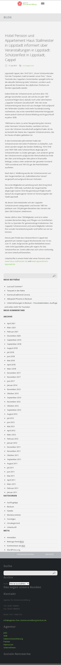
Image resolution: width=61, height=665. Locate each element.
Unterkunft (11, 527)
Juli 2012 (10, 418)
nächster (49, 554)
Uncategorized (28, 65)
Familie (10, 510)
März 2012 (11, 434)
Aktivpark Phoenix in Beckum (19, 299)
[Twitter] (27, 10)
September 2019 (14, 340)
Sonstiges (11, 519)
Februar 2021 (12, 331)
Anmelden (11, 537)
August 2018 (12, 348)
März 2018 (11, 368)
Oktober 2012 (13, 406)
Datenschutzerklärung (13, 638)
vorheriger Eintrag (25, 554)
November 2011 (14, 451)
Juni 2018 (11, 356)
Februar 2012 (12, 438)
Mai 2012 (11, 426)
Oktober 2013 (13, 393)
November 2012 (14, 401)
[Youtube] (33, 10)
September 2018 (14, 344)
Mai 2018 (11, 360)
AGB (5, 635)
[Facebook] (22, 10)
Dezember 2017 (14, 373)
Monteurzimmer (14, 515)
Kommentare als (16, 545)
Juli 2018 (10, 352)
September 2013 (14, 397)
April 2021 (11, 323)
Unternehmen (10, 647)
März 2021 (11, 327)
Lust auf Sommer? (15, 286)
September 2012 (14, 410)
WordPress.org (13, 550)
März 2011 (11, 484)
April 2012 (11, 430)
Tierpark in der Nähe (16, 290)
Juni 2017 (11, 381)
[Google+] (39, 10)
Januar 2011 (12, 492)
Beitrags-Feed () (15, 541)
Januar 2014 (12, 385)
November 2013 (14, 389)
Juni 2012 (11, 422)
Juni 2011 (11, 471)
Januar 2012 (12, 443)
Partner (7, 641)
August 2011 (12, 463)
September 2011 (14, 459)
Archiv (6, 583)
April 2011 (11, 480)
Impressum (8, 644)
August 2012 (12, 414)
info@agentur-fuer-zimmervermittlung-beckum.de (25, 620)
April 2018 (11, 364)
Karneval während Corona (18, 294)
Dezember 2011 (14, 447)
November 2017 (14, 377)
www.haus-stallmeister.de (16, 261)
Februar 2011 (12, 488)
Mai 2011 (11, 476)
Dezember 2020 (14, 335)
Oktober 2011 (13, 455)
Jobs (5, 632)
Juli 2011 (10, 467)
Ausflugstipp (12, 502)
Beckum (10, 506)
